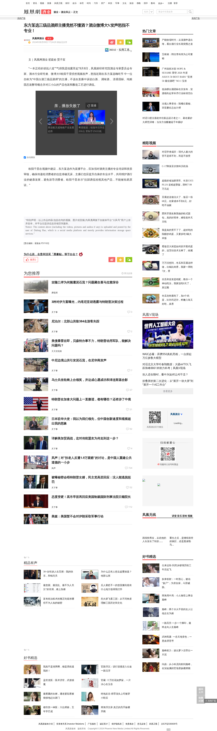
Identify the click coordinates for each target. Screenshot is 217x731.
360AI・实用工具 (119, 49)
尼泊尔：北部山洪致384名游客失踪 (75, 321)
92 (131, 429)
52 (131, 487)
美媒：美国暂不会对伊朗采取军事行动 (77, 516)
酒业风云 (66, 12)
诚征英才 (104, 723)
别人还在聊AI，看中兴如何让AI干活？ (165, 374)
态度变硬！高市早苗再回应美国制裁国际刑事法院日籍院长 (91, 497)
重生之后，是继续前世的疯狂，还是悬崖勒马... (181, 541)
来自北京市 (49, 42)
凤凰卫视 (58, 3)
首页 (28, 3)
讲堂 (174, 516)
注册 (170, 3)
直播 (49, 3)
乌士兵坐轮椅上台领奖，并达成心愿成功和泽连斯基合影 (90, 380)
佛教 (139, 3)
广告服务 (92, 723)
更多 (160, 3)
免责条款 (129, 723)
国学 (146, 3)
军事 (117, 3)
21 (131, 409)
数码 (153, 3)
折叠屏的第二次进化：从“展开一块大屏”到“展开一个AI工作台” (167, 382)
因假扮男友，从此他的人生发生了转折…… (154, 539)
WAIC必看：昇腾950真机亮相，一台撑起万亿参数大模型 (167, 356)
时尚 (89, 3)
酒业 (56, 12)
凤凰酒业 (175, 414)
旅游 (132, 3)
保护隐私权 (117, 723)
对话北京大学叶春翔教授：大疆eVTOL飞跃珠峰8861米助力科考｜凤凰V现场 (166, 366)
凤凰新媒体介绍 (45, 723)
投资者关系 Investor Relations (70, 723)
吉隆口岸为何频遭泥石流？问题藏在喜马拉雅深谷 (85, 282)
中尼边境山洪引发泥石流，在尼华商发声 (79, 360)
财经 (67, 3)
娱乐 (75, 3)
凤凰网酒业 (38, 38)
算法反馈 (128, 273)
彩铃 (184, 516)
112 (130, 507)
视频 (42, 3)
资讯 (35, 3)
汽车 (96, 3)
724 (130, 468)
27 (131, 390)
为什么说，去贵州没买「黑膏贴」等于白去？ (51, 254)
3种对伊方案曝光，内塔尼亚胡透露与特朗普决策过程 (87, 302)
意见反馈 (141, 723)
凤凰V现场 (150, 314)
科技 (110, 3)
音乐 (179, 516)
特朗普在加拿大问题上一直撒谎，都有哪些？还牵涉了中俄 (91, 399)
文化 (124, 3)
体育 (82, 3)
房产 (103, 3)
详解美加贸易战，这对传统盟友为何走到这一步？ (85, 438)
